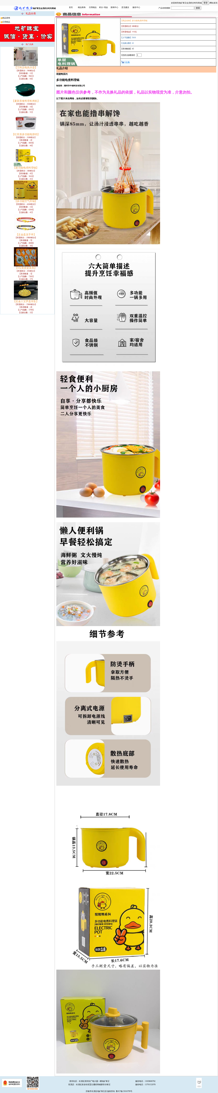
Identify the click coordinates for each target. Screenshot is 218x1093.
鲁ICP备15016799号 (124, 1091)
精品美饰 (82, 7)
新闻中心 (114, 7)
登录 (205, 3)
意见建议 (125, 7)
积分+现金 (103, 7)
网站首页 (214, 3)
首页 (71, 7)
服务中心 (136, 7)
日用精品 (93, 7)
